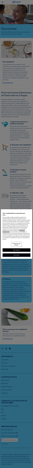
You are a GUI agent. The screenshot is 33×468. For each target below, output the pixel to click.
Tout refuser (16, 255)
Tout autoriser (16, 250)
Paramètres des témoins (16, 244)
